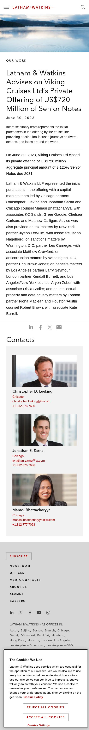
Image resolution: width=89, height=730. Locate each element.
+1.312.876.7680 (23, 406)
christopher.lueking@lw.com (31, 401)
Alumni (16, 593)
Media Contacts (25, 579)
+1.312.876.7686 (23, 465)
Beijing (25, 630)
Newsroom (20, 565)
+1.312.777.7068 (23, 524)
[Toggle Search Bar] (83, 7)
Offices (17, 572)
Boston (37, 630)
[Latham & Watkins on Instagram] (48, 613)
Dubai (14, 635)
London (46, 640)
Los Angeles (62, 640)
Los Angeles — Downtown (27, 645)
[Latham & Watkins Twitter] (21, 613)
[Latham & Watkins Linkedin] (12, 613)
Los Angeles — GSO (60, 645)
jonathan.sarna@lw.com (28, 460)
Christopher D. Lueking (32, 391)
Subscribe (19, 556)
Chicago (18, 396)
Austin (14, 630)
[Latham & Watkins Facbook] (30, 613)
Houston (33, 640)
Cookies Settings (39, 725)
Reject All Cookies (45, 707)
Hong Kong (17, 640)
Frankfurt (43, 635)
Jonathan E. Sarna (27, 450)
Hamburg (58, 635)
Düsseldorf (27, 635)
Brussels (49, 630)
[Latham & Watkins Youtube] (39, 613)
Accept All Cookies (45, 717)
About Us (18, 586)
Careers (17, 601)
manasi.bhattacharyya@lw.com (33, 520)
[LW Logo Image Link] (33, 7)
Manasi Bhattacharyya (31, 509)
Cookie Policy (33, 697)
